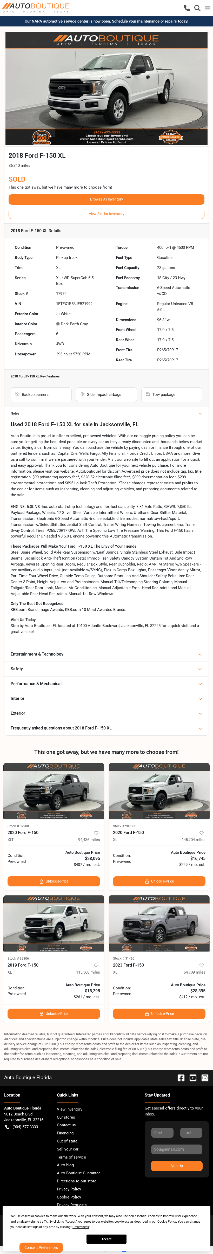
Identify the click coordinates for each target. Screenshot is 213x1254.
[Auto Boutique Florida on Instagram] (203, 1077)
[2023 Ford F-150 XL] (159, 923)
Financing (65, 1133)
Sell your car (67, 1149)
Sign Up (177, 1166)
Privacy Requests (72, 1205)
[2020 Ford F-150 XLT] (53, 791)
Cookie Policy (69, 1197)
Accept (106, 1239)
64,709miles (194, 972)
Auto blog (65, 1165)
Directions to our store (76, 1181)
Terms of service (71, 1157)
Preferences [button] (80, 1227)
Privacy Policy (69, 1189)
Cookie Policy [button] (166, 1221)
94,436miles (89, 839)
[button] (187, 8)
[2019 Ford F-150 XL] (53, 923)
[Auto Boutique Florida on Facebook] (179, 1077)
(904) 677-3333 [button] (25, 1127)
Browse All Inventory (106, 199)
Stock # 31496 (123, 958)
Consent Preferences (41, 1247)
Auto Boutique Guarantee (79, 1173)
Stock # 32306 (18, 958)
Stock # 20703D (125, 826)
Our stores (66, 1117)
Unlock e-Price (57, 881)
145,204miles (193, 839)
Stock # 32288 (18, 826)
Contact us (66, 1125)
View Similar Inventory (106, 214)
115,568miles (88, 972)
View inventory (69, 1109)
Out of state (67, 1141)
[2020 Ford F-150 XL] (159, 791)
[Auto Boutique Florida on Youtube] (191, 1077)
